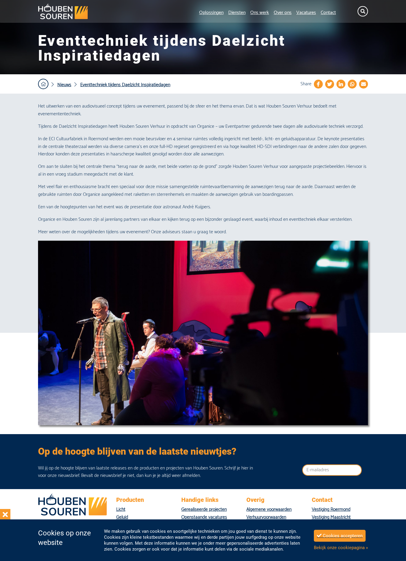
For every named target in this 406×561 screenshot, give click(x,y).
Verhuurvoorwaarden (266, 517)
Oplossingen (211, 13)
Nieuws (64, 85)
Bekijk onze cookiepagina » (341, 547)
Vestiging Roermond (331, 509)
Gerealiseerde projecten (204, 509)
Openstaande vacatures (204, 517)
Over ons (283, 13)
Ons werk (259, 13)
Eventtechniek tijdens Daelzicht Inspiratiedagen (125, 85)
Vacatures (306, 13)
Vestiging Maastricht (331, 517)
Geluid (122, 517)
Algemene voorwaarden (269, 509)
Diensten (237, 13)
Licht (120, 509)
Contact (328, 13)
